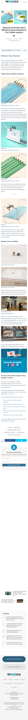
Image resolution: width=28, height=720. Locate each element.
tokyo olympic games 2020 (14, 434)
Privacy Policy (14, 687)
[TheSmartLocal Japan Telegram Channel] (17, 364)
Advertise (5, 679)
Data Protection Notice (18, 683)
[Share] (10, 440)
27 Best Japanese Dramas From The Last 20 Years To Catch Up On (15, 643)
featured (10, 427)
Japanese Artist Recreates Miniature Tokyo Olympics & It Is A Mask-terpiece (14, 29)
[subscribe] (22, 667)
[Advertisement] (14, 531)
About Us (11, 679)
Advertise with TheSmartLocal (14, 659)
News (20, 38)
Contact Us (16, 679)
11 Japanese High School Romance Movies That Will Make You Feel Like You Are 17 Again (15, 618)
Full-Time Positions (8, 683)
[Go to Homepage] (12, 2)
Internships (22, 679)
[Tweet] (21, 440)
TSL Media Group (19, 709)
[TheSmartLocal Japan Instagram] (13, 364)
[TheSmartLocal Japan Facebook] (8, 364)
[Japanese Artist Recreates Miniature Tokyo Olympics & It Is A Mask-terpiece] (14, 17)
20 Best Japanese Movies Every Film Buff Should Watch (14, 631)
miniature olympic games (9, 432)
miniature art (17, 427)
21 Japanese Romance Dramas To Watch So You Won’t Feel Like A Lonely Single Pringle (14, 625)
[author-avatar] (14, 36)
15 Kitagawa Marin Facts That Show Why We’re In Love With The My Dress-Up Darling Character (15, 637)
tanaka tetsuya (20, 432)
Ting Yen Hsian (9, 38)
